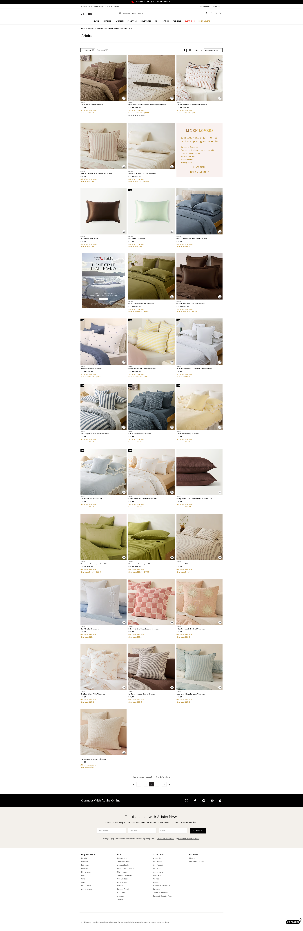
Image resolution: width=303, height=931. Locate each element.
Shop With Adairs (88, 855)
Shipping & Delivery (124, 875)
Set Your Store (115, 6)
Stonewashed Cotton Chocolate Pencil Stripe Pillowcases (147, 105)
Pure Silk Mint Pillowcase (136, 238)
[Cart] (220, 13)
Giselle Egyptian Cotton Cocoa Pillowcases (190, 303)
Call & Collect (122, 879)
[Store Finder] (206, 13)
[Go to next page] (169, 784)
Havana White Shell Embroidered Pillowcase (142, 499)
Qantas (156, 879)
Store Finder (122, 872)
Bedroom (107, 21)
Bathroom (119, 21)
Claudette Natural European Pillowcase (93, 759)
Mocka (192, 858)
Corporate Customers (161, 886)
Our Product (158, 865)
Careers (156, 882)
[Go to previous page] (133, 784)
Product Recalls (123, 889)
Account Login (123, 865)
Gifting (165, 21)
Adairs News (158, 872)
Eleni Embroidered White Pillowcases (92, 694)
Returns (120, 886)
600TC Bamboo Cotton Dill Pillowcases (141, 303)
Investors (156, 889)
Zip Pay (120, 900)
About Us (156, 858)
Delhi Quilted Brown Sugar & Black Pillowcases (191, 105)
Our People (157, 862)
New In (96, 21)
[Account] (211, 13)
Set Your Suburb (99, 6)
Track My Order (205, 6)
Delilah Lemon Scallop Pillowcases (187, 434)
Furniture (132, 21)
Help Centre (216, 6)
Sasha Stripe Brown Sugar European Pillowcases (96, 173)
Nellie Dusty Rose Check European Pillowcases (143, 629)
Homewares (145, 21)
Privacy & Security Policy (189, 839)
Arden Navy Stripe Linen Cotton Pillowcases (94, 434)
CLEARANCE (190, 21)
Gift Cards (121, 893)
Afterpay (120, 896)
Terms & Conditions (165, 839)
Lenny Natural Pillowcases (185, 564)
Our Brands (193, 855)
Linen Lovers (204, 21)
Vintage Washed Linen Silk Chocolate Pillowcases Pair (194, 499)
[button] (185, 50)
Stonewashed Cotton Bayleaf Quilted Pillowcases (96, 564)
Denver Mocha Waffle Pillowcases (91, 105)
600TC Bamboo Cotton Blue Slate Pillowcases (191, 238)
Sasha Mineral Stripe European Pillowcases (190, 694)
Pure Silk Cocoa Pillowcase (89, 238)
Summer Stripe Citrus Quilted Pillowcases (142, 369)
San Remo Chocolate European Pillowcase (142, 694)
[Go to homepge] (87, 13)
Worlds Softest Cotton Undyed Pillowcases (142, 173)
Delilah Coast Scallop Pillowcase (91, 499)
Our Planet (157, 869)
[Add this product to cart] (124, 98)
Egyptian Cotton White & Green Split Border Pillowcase (194, 369)
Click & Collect (122, 882)
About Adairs (158, 855)
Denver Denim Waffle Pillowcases (139, 434)
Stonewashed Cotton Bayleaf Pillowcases (142, 564)
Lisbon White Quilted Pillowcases (91, 369)
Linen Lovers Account (125, 869)
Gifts (83, 879)
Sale (83, 882)
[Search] (120, 13)
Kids (157, 21)
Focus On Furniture (196, 862)
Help (119, 855)
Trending (177, 21)
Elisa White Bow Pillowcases (89, 629)
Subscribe (198, 831)
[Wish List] (216, 13)
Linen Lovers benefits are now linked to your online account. (151, 2)
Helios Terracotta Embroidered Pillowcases (190, 629)
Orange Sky (157, 875)
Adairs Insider (86, 889)
